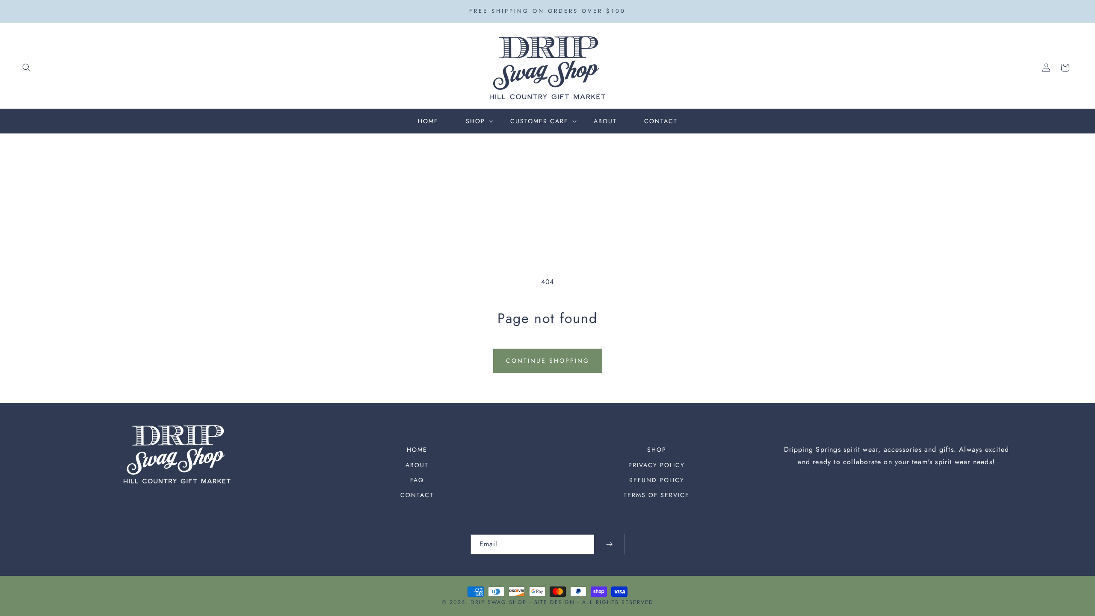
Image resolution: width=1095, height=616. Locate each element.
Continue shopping (547, 360)
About (417, 465)
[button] (26, 67)
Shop (656, 449)
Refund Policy (656, 480)
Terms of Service (657, 495)
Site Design (554, 602)
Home (417, 449)
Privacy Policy (656, 465)
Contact (417, 495)
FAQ (417, 480)
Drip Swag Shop (499, 602)
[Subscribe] (609, 544)
